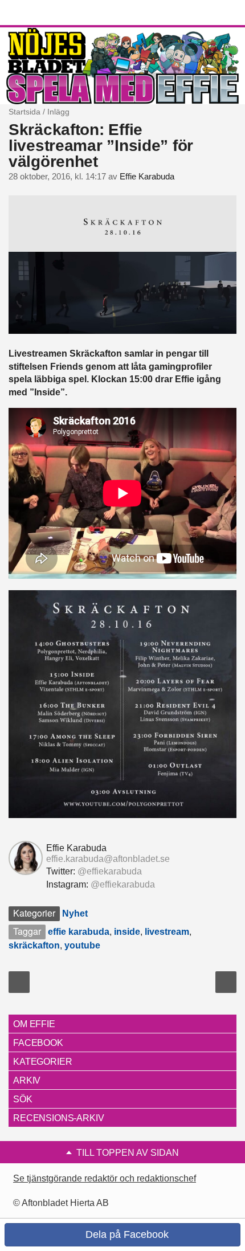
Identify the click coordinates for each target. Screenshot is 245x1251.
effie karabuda (78, 932)
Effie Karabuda (147, 176)
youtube (82, 945)
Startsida (24, 111)
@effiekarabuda (109, 871)
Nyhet (75, 913)
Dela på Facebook (126, 1234)
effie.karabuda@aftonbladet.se (108, 859)
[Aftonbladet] (51, 13)
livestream (167, 932)
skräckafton (34, 945)
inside (127, 932)
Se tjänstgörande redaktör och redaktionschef (104, 1178)
